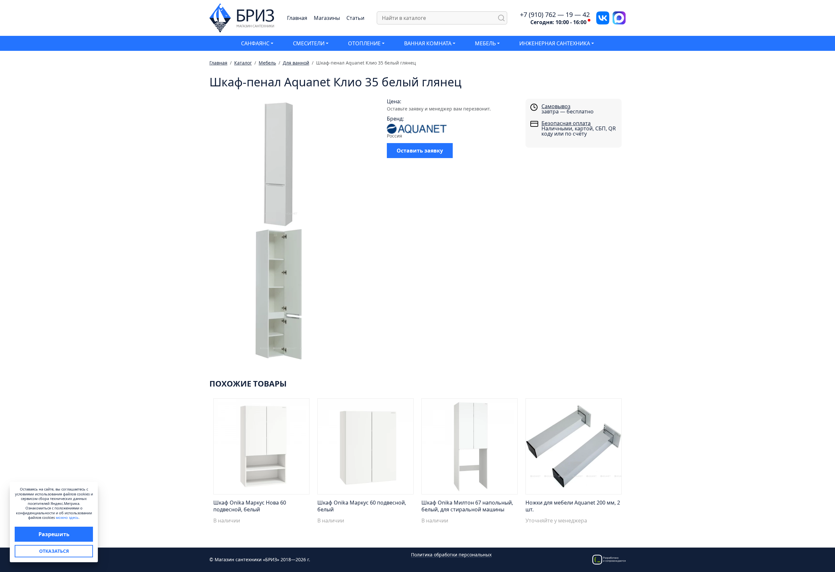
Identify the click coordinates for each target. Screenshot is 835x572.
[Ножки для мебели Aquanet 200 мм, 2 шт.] (573, 448)
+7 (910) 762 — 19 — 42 (555, 14)
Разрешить (53, 534)
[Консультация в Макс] (619, 17)
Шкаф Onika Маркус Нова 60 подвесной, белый (249, 506)
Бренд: (395, 118)
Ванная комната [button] (427, 43)
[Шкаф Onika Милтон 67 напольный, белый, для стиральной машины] (469, 448)
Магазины (327, 18)
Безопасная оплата (566, 123)
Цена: (394, 101)
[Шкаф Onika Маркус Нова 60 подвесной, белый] (261, 448)
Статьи (355, 18)
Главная (297, 18)
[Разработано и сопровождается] (609, 559)
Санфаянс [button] (255, 43)
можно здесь (67, 517)
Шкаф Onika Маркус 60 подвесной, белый (361, 506)
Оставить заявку (420, 150)
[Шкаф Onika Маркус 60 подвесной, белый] (365, 448)
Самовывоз (555, 106)
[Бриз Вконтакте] (602, 17)
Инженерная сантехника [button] (554, 43)
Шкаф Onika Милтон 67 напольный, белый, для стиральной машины (467, 506)
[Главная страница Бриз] (241, 17)
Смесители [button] (309, 43)
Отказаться (54, 551)
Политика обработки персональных (451, 554)
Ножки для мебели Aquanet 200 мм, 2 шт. (572, 506)
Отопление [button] (364, 43)
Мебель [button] (485, 43)
